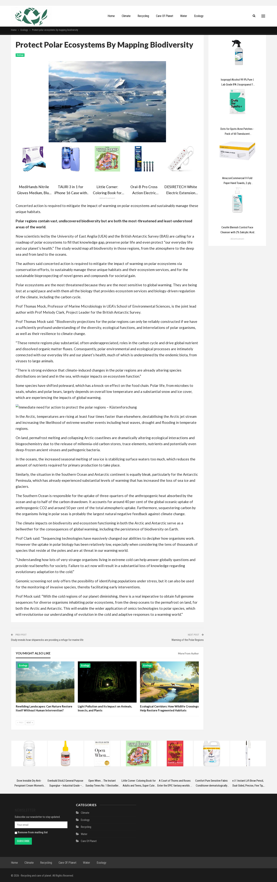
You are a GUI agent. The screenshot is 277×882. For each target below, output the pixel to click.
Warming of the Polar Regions (187, 640)
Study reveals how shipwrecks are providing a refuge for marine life (47, 640)
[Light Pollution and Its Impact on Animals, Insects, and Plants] (107, 682)
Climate (126, 16)
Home (111, 16)
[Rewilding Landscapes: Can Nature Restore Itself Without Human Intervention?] (45, 682)
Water (183, 16)
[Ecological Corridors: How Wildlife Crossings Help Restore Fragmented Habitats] (169, 682)
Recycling (143, 16)
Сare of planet (164, 16)
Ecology (199, 16)
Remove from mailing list (32, 832)
